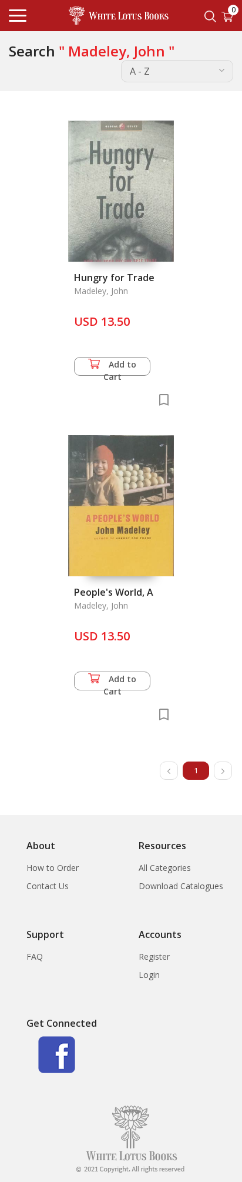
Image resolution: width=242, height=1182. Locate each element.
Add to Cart (120, 367)
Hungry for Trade (114, 277)
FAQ (34, 956)
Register (154, 956)
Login (149, 974)
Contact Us (47, 885)
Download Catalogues (181, 885)
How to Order (52, 867)
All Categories (165, 867)
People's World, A (113, 592)
